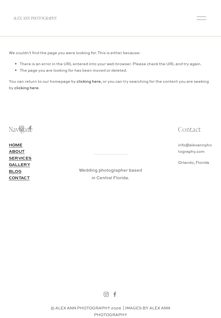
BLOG (15, 171)
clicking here (89, 81)
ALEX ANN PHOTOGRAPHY (35, 18)
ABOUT (17, 151)
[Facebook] (115, 294)
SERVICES (20, 158)
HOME (15, 145)
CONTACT (19, 178)
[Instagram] (106, 294)
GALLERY (19, 165)
